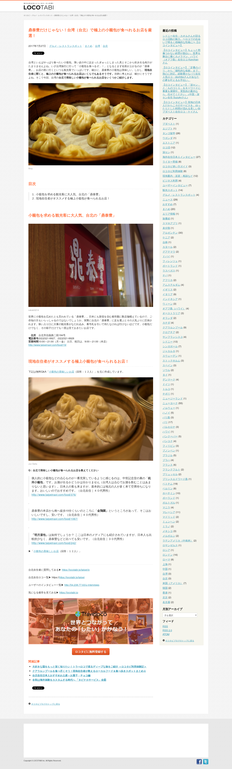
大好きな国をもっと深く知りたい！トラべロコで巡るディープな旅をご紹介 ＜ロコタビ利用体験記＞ (89, 666)
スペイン (168, 365)
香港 (165, 592)
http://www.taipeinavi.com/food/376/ (54, 495)
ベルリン (168, 488)
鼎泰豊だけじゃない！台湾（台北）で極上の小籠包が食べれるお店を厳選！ (81, 15)
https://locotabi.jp (68, 592)
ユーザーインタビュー (175, 185)
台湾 (97, 46)
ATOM (166, 634)
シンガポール (170, 346)
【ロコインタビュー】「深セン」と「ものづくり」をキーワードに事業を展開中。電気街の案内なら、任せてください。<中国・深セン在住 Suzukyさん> (181, 91)
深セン (166, 152)
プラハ (166, 460)
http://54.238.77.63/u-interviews (81, 585)
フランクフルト (171, 469)
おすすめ (168, 204)
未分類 (166, 228)
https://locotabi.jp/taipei (72, 577)
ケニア (166, 237)
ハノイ (166, 412)
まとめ (88, 46)
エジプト (168, 128)
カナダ (166, 322)
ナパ (165, 275)
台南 (165, 242)
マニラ (166, 507)
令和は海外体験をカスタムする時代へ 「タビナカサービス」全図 (69, 680)
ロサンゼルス (170, 545)
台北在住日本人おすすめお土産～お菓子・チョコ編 (61, 675)
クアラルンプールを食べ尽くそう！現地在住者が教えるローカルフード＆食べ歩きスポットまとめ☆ (89, 671)
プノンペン (169, 450)
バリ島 (166, 417)
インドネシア (170, 299)
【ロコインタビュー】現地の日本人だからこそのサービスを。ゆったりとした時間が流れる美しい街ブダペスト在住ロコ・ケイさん (181, 106)
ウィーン (168, 303)
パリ (165, 422)
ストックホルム (171, 360)
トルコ (166, 389)
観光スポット (170, 190)
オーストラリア (171, 313)
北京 (165, 597)
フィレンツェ (170, 261)
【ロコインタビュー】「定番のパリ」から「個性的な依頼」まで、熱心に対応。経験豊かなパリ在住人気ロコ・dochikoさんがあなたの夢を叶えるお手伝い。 (181, 74)
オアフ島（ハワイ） (174, 308)
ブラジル (168, 455)
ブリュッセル (170, 474)
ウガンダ (168, 138)
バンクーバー (170, 436)
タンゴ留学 (169, 133)
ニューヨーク (170, 403)
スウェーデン (170, 356)
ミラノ (166, 526)
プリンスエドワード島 (175, 479)
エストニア (169, 142)
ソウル (166, 370)
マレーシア (169, 512)
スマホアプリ (170, 223)
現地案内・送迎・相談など (178, 176)
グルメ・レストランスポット (65, 46)
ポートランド (170, 266)
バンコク (168, 441)
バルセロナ (169, 427)
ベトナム (168, 483)
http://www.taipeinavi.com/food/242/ (54, 543)
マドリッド (169, 517)
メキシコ (168, 531)
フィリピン (169, 446)
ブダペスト (169, 124)
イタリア (168, 294)
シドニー (168, 341)
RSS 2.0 (167, 630)
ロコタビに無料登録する (90, 651)
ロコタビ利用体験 (173, 171)
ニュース (168, 199)
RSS (165, 626)
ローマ (166, 559)
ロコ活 (166, 147)
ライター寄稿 (170, 161)
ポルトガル (169, 502)
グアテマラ (169, 251)
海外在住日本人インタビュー (179, 157)
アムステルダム (171, 285)
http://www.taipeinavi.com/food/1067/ (55, 519)
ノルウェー (169, 408)
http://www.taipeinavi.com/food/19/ (47, 345)
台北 (105, 46)
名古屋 (166, 602)
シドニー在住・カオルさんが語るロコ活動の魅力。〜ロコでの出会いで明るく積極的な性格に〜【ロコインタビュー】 (181, 40)
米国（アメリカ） (173, 583)
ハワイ (166, 431)
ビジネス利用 (170, 180)
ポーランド (169, 498)
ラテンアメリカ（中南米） (178, 540)
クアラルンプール (173, 327)
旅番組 (166, 218)
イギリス (168, 289)
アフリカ (168, 280)
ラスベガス (169, 270)
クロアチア (169, 332)
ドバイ (166, 256)
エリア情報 (169, 213)
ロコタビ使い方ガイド (175, 166)
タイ (165, 375)
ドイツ (166, 384)
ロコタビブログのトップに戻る (45, 703)
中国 (165, 569)
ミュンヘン (169, 521)
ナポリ (166, 393)
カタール (168, 247)
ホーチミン (169, 493)
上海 (165, 564)
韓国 (165, 588)
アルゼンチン (170, 232)
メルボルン (169, 536)
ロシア (166, 550)
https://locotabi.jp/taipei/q (75, 570)
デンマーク (169, 379)
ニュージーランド (173, 398)
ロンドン (168, 555)
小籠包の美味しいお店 (61, 371)
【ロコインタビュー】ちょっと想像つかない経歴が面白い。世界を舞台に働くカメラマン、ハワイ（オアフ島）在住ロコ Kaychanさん (181, 56)
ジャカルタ (169, 351)
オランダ (168, 318)
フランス (168, 465)
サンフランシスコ (173, 337)
